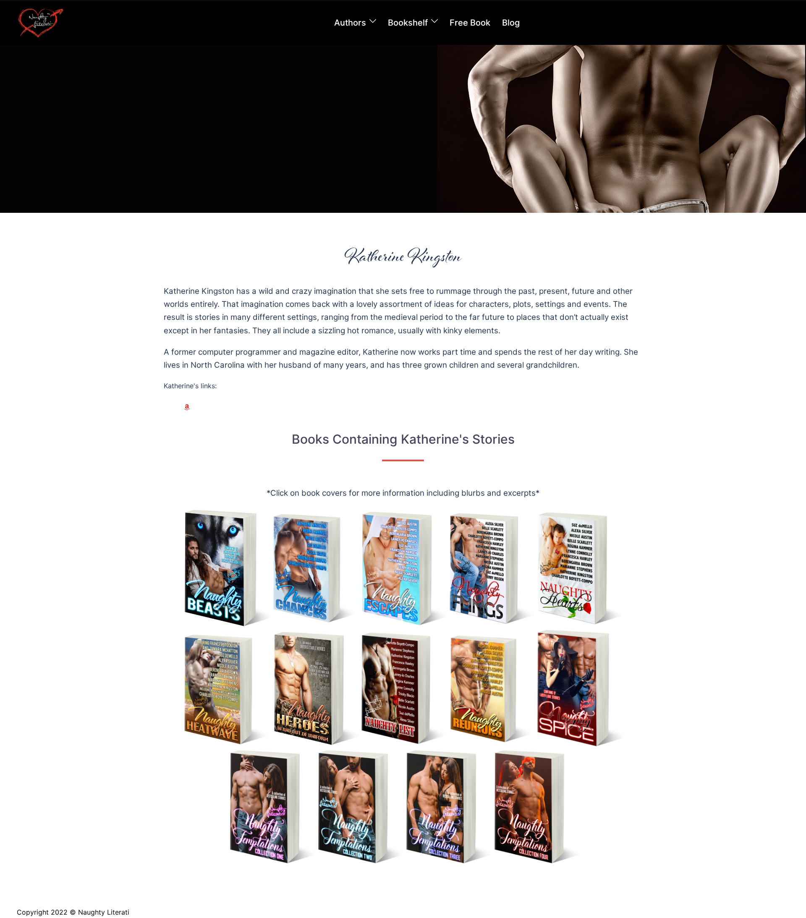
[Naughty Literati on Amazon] (187, 407)
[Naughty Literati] (40, 22)
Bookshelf (408, 23)
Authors (350, 23)
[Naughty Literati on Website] (170, 407)
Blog (511, 23)
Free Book (470, 23)
